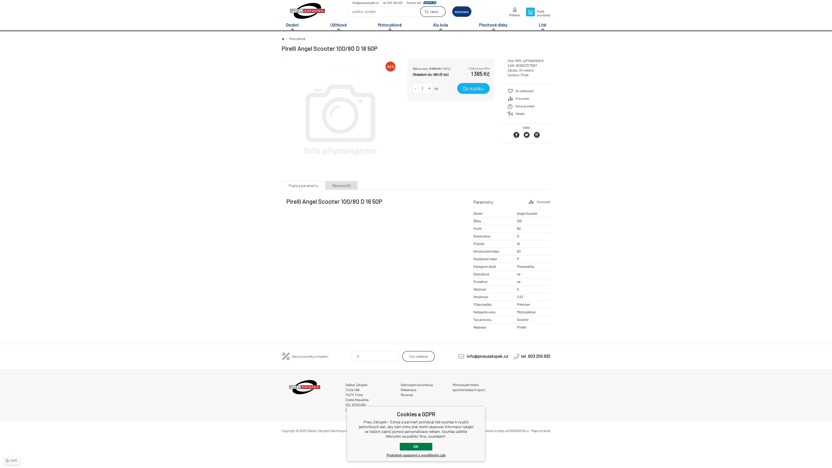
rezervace (462, 11)
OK (416, 446)
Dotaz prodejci (525, 106)
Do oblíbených (525, 91)
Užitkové (338, 24)
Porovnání (522, 98)
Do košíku (473, 88)
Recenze (407, 395)
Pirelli (525, 75)
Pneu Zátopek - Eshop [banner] (308, 10)
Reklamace (408, 390)
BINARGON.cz (519, 431)
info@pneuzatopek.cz (365, 3)
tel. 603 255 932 (393, 3)
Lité (542, 24)
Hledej (434, 12)
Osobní (292, 24)
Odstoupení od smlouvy (417, 385)
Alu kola (440, 24)
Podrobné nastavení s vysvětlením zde (416, 455)
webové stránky (494, 431)
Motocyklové (390, 24)
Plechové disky (493, 24)
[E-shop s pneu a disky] (283, 38)
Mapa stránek (540, 431)
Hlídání (520, 113)
